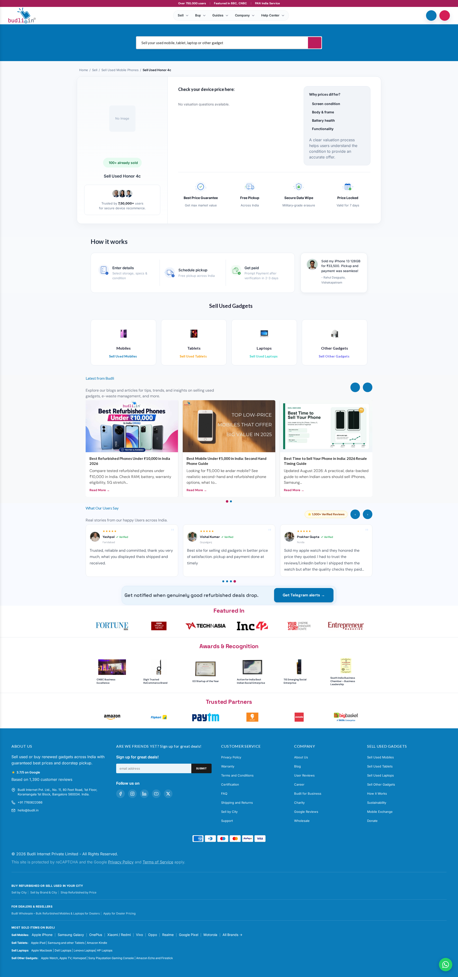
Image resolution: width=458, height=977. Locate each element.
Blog (297, 766)
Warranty (227, 766)
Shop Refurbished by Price (78, 892)
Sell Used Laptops (380, 775)
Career (299, 784)
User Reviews (304, 775)
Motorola (210, 935)
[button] (112, 626)
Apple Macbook (41, 950)
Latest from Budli (100, 378)
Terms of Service (158, 862)
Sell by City (229, 812)
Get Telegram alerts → (304, 595)
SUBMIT (201, 768)
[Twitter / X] (168, 793)
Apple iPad (38, 943)
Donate (372, 821)
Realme (168, 935)
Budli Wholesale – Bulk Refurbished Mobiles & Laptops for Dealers (55, 913)
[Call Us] (431, 15)
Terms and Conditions (237, 775)
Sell (94, 70)
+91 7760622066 (30, 802)
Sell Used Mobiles (380, 757)
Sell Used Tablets (380, 766)
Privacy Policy (231, 757)
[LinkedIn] (144, 793)
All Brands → (232, 935)
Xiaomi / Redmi (119, 935)
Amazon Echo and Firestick (154, 958)
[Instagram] (132, 793)
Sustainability (376, 802)
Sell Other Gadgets (381, 784)
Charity (299, 802)
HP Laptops (104, 950)
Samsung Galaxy (71, 935)
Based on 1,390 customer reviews (41, 779)
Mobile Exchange (380, 812)
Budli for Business (307, 793)
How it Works (377, 793)
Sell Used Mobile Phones (120, 70)
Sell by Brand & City (43, 892)
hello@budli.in (28, 810)
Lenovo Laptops (84, 950)
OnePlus (95, 935)
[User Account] (444, 15)
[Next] (367, 387)
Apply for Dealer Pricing (119, 913)
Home (83, 70)
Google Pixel (188, 935)
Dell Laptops (63, 950)
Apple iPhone (42, 935)
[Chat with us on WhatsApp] (445, 964)
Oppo (152, 935)
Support (227, 821)
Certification (230, 784)
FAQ (224, 793)
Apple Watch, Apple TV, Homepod (63, 958)
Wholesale (302, 821)
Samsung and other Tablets (66, 943)
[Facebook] (120, 793)
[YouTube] (156, 793)
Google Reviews (306, 812)
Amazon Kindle (97, 943)
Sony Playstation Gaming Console (111, 958)
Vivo (139, 935)
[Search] (314, 42)
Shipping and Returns (237, 802)
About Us (301, 757)
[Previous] (355, 387)
